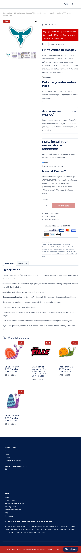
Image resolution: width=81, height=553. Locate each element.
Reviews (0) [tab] (22, 263)
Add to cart (63, 205)
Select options (13, 382)
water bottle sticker (58, 254)
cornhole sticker (53, 249)
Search (7, 497)
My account (9, 516)
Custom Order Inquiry (13, 460)
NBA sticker (53, 251)
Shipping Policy (10, 506)
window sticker (69, 254)
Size (44, 44)
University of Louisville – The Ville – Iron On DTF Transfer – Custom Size (39, 371)
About (7, 454)
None (46, 163)
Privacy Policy (10, 500)
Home (7, 451)
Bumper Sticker (50, 247)
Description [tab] (9, 263)
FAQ (6, 513)
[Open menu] (76, 4)
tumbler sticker (71, 251)
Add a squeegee (53, 166)
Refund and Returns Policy (14, 503)
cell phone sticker (61, 247)
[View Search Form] (72, 4)
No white (47, 77)
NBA (48, 251)
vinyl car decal (46, 254)
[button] (36, 21)
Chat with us (70, 549)
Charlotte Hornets (55, 244)
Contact (8, 457)
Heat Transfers (66, 244)
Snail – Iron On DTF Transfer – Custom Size (12, 369)
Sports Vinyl (61, 251)
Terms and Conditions (13, 510)
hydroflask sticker (64, 249)
